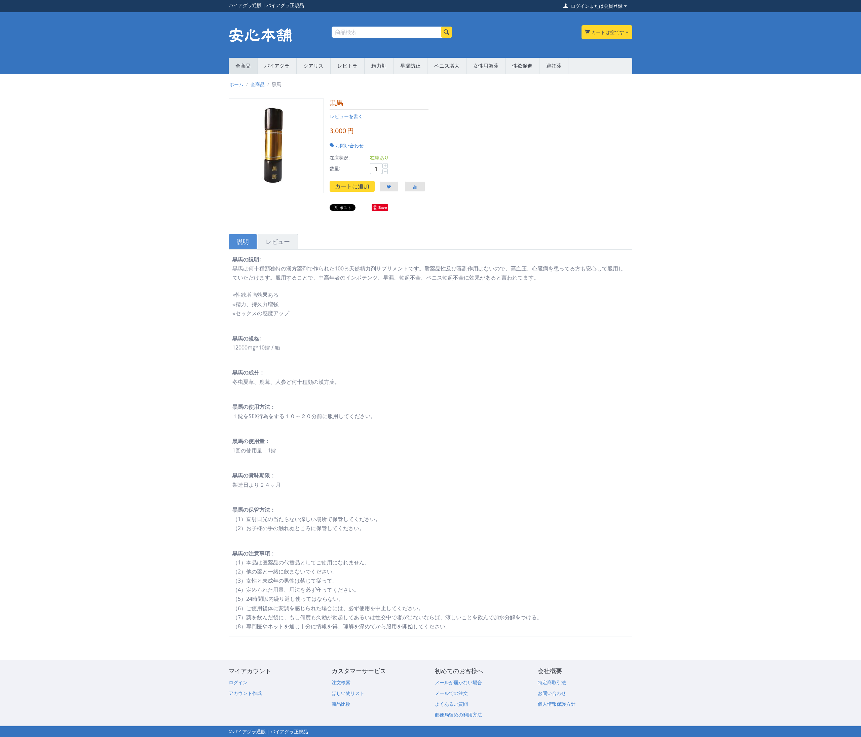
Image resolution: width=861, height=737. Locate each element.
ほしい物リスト (348, 693)
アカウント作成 (245, 693)
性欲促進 (522, 65)
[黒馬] (276, 146)
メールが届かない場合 (458, 682)
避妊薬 (553, 65)
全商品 (243, 65)
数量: (335, 168)
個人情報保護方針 (556, 704)
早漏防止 (410, 65)
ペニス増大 (446, 65)
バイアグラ (277, 65)
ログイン (238, 682)
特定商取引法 (552, 682)
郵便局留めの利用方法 (458, 714)
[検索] (446, 32)
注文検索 (341, 682)
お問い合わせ (552, 693)
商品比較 (341, 704)
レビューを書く (346, 116)
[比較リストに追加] (415, 186)
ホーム (236, 84)
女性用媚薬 (485, 65)
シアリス (313, 65)
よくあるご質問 (451, 704)
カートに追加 (352, 186)
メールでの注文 (451, 693)
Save (382, 207)
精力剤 (378, 65)
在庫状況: (340, 157)
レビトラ (347, 65)
